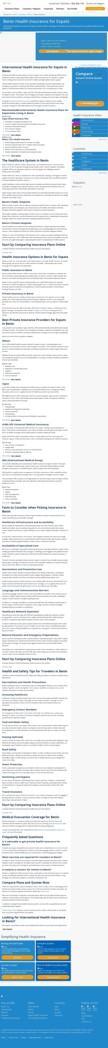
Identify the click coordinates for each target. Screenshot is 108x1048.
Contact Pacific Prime (9, 910)
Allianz (4, 344)
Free (100, 74)
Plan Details (6, 135)
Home (14, 15)
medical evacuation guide (46, 830)
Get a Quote (16, 135)
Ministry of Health (8, 167)
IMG (3, 464)
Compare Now (7, 252)
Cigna (4, 387)
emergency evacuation (41, 310)
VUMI (4, 428)
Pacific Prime (44, 891)
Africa (30, 15)
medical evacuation (55, 824)
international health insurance (18, 101)
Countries (22, 15)
